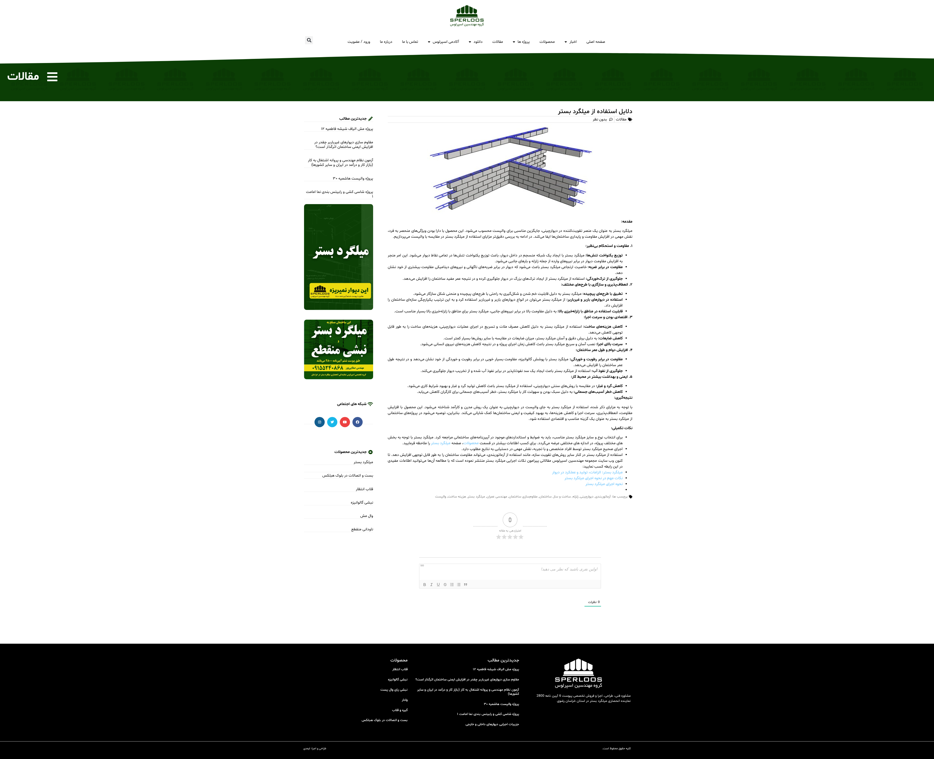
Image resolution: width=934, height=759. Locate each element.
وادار (405, 700)
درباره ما (386, 42)
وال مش (366, 516)
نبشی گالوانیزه (362, 502)
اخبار (573, 42)
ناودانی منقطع (362, 529)
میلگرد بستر (363, 462)
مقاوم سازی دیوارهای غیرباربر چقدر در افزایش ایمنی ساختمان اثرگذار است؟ (343, 145)
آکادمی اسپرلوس (446, 42)
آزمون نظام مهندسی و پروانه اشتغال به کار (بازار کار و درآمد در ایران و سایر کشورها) (340, 163)
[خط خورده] (445, 584)
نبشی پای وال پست (394, 689)
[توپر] (424, 584)
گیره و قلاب (400, 710)
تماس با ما (410, 42)
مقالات (497, 42)
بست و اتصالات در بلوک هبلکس (347, 475)
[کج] (431, 584)
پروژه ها (524, 42)
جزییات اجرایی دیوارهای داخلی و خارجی (492, 724)
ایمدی (306, 748)
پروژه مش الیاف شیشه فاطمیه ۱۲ (347, 129)
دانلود (478, 42)
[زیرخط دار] (438, 584)
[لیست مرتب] (452, 584)
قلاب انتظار (364, 489)
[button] (309, 40)
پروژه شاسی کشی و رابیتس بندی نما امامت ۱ (339, 194)
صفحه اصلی (595, 42)
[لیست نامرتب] (458, 584)
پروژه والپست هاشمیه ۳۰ (353, 178)
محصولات (547, 42)
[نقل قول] (465, 584)
